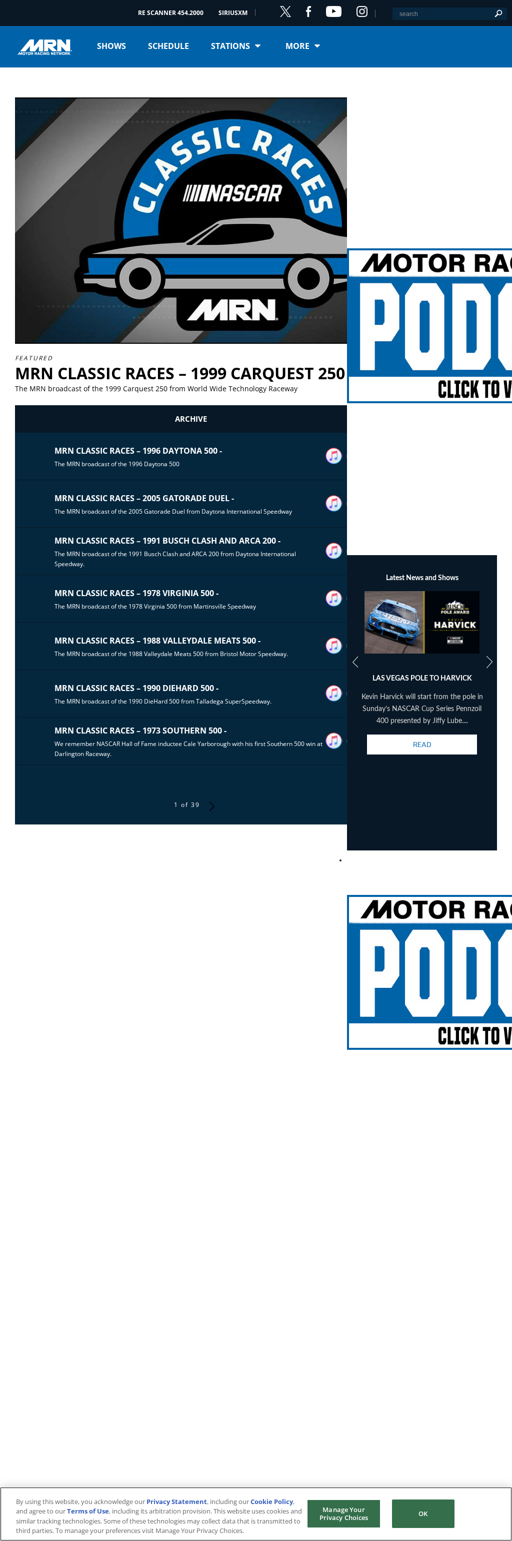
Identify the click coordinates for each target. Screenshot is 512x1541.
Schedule (168, 45)
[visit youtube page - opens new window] (333, 11)
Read (422, 745)
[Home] (49, 46)
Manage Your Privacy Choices (344, 1513)
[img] (422, 313)
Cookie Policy (271, 1501)
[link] (422, 313)
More (298, 45)
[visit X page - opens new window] (285, 11)
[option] (422, 681)
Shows (111, 45)
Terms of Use (88, 1511)
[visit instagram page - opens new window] (362, 11)
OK (423, 1513)
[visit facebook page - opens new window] (308, 11)
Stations (230, 45)
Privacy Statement (176, 1501)
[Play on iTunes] (334, 456)
